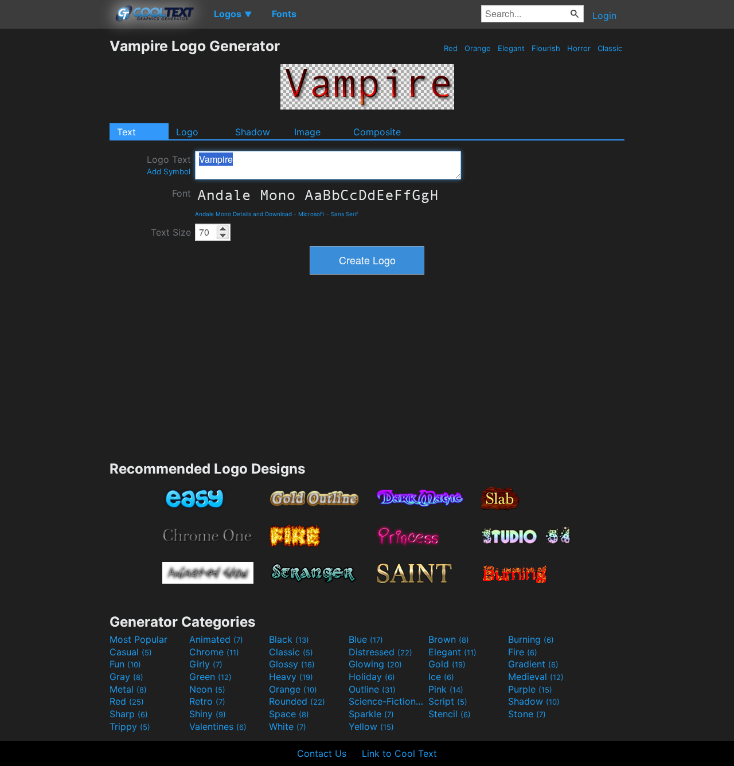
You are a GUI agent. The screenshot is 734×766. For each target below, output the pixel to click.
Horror (579, 48)
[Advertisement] (54, 209)
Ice (441, 676)
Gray (126, 676)
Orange (477, 48)
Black (289, 639)
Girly (205, 664)
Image (307, 132)
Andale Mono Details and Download (243, 213)
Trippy (130, 726)
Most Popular (138, 639)
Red (451, 48)
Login (604, 15)
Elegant (511, 48)
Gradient (533, 664)
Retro (207, 701)
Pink (445, 689)
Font (181, 193)
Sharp (129, 714)
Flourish (546, 48)
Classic (609, 48)
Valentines (218, 726)
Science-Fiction (387, 701)
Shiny (207, 714)
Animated (216, 639)
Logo (187, 132)
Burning (531, 639)
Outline (372, 689)
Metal (128, 689)
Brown (448, 639)
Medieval (536, 676)
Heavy (291, 676)
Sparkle (371, 714)
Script (447, 701)
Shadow (252, 132)
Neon (207, 689)
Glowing (375, 664)
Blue (366, 639)
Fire (522, 652)
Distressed (380, 652)
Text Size (171, 232)
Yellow (371, 726)
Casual (131, 652)
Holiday (372, 676)
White (287, 726)
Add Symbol (168, 171)
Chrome (214, 652)
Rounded (297, 701)
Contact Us (321, 753)
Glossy (292, 664)
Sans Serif (344, 213)
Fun (125, 664)
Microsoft (311, 213)
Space (289, 714)
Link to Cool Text (399, 753)
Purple (530, 689)
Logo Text (169, 165)
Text (126, 132)
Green (210, 676)
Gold (447, 664)
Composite (377, 132)
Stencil (449, 714)
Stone (527, 714)
